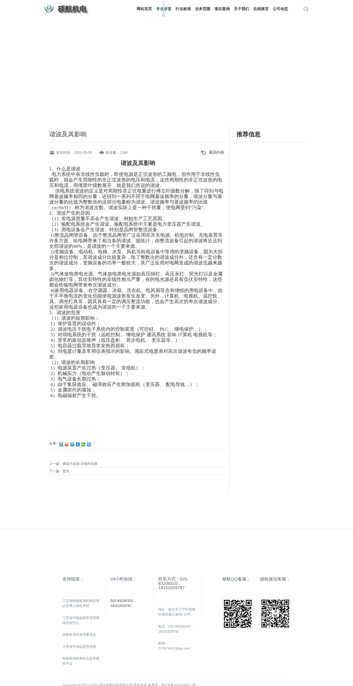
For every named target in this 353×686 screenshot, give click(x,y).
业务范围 (202, 9)
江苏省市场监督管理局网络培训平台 (80, 620)
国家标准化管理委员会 (79, 634)
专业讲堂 (163, 9)
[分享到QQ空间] (61, 444)
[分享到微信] (83, 444)
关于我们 (241, 9)
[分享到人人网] (78, 444)
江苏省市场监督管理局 (79, 647)
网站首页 (144, 9)
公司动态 (280, 9)
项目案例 (222, 9)
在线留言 (261, 9)
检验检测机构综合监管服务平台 (80, 660)
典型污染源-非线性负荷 (80, 464)
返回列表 (216, 152)
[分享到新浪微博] (67, 444)
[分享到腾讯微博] (72, 444)
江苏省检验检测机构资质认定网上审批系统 (80, 603)
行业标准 (183, 9)
